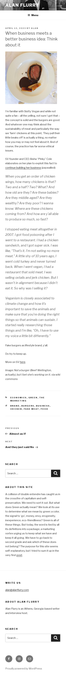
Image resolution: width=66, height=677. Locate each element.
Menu (34, 15)
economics (18, 397)
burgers (27, 406)
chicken (16, 409)
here (22, 362)
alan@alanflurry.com (17, 590)
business (43, 406)
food (44, 409)
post (19, 555)
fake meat (31, 409)
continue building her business (23, 167)
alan (34, 28)
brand (15, 406)
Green (33, 397)
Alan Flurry (22, 5)
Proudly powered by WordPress (23, 668)
